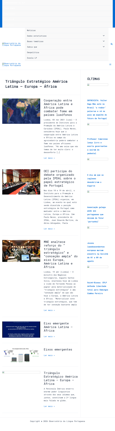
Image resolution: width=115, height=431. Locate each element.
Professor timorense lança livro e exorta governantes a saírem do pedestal (97, 146)
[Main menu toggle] (110, 64)
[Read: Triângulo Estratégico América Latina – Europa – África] (21, 387)
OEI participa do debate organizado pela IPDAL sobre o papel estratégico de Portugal (60, 178)
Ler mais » (49, 158)
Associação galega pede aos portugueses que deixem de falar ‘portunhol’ (96, 214)
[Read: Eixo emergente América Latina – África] (21, 329)
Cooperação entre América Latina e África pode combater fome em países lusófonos (58, 107)
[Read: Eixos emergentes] (21, 355)
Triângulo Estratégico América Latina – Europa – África (61, 378)
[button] (112, 44)
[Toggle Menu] (103, 35)
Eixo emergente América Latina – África (58, 326)
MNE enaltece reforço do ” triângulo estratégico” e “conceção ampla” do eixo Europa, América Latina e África (61, 254)
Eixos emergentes (58, 349)
